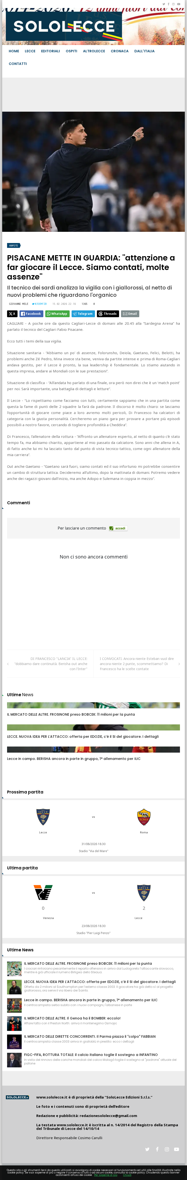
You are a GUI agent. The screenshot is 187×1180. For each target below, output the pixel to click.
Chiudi (127, 1175)
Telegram (85, 314)
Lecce (30, 51)
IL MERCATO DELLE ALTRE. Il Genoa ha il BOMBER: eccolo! (72, 1018)
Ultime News (20, 950)
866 (15, 710)
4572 (16, 732)
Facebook (33, 314)
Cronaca (120, 51)
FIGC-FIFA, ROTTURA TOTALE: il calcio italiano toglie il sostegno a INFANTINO (91, 1054)
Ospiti (71, 51)
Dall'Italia (144, 51)
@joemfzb (41, 303)
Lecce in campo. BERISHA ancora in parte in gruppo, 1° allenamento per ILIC (73, 758)
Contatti (18, 63)
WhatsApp (59, 314)
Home (14, 51)
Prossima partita (25, 792)
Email (132, 314)
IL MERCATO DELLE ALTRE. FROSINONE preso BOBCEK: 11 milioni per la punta (71, 714)
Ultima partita (22, 868)
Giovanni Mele (18, 303)
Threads (110, 314)
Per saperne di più (105, 1175)
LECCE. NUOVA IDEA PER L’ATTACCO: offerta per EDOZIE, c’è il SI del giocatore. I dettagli (83, 736)
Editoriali (50, 51)
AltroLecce (94, 51)
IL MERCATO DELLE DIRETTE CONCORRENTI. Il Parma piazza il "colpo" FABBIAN (90, 1036)
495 (15, 754)
